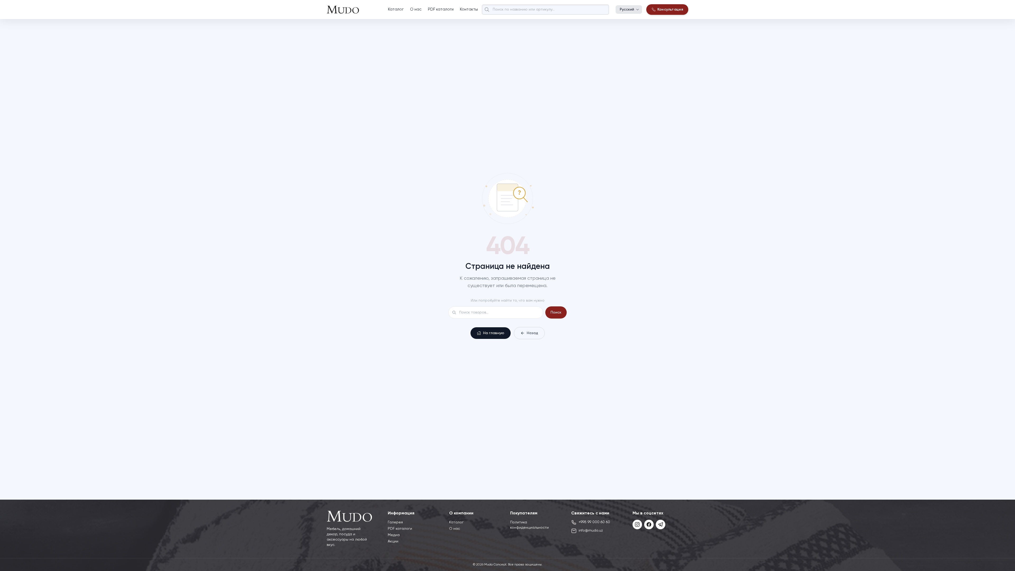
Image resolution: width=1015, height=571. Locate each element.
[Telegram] (660, 524)
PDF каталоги (441, 9)
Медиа (394, 535)
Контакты (469, 9)
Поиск (556, 312)
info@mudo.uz (591, 530)
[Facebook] (649, 524)
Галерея (395, 522)
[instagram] (637, 524)
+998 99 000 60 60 (594, 522)
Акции (393, 541)
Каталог (396, 9)
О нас (416, 9)
